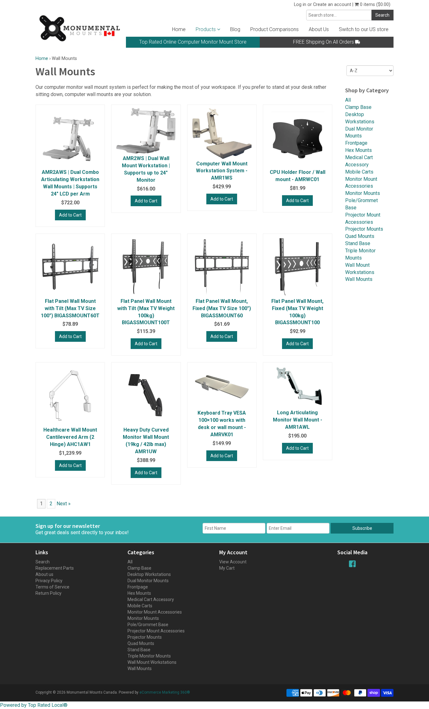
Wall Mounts (358, 279)
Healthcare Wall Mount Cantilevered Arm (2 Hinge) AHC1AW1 (70, 437)
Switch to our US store (363, 29)
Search (42, 561)
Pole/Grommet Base (148, 624)
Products (206, 29)
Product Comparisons (274, 29)
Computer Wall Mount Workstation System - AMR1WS (221, 171)
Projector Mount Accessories (156, 630)
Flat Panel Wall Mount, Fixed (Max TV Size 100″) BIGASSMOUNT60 (222, 308)
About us (44, 574)
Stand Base (357, 243)
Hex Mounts (358, 150)
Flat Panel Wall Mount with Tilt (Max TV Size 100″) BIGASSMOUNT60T (70, 308)
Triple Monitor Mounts (149, 655)
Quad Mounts (359, 236)
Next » (64, 504)
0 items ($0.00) (374, 4)
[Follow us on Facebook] (352, 564)
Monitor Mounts (362, 193)
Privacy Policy (48, 580)
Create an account (332, 4)
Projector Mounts (364, 229)
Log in (300, 4)
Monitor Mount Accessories (155, 612)
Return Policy (48, 593)
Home (179, 29)
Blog (235, 29)
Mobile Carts (359, 172)
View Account (233, 561)
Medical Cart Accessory (151, 599)
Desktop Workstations (149, 574)
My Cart (227, 568)
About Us (319, 29)
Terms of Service (52, 586)
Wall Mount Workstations (152, 662)
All (348, 100)
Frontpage (356, 143)
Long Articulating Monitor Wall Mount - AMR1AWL (297, 420)
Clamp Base (358, 107)
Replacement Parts (54, 568)
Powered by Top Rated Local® (34, 705)
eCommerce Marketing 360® (164, 692)
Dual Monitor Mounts (148, 580)
